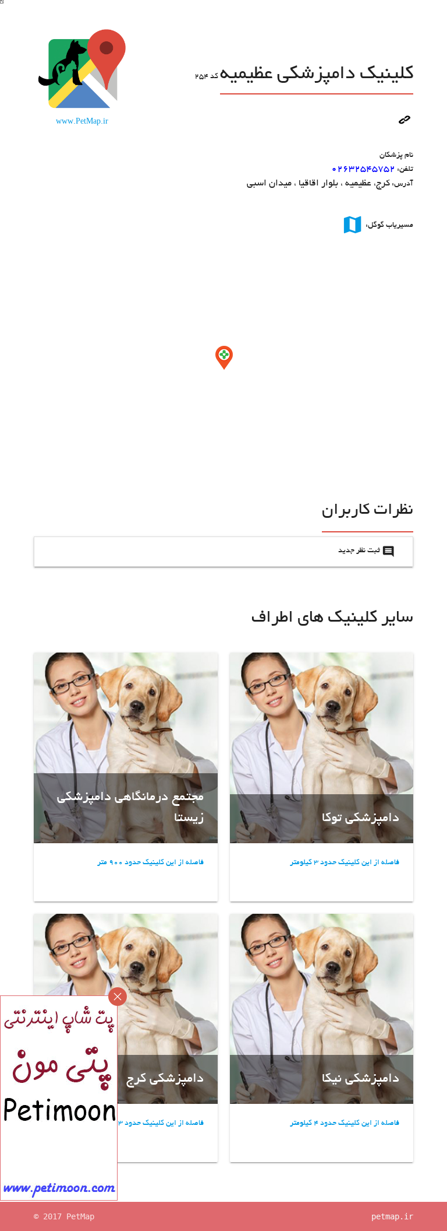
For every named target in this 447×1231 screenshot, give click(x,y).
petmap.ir (392, 1216)
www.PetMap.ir (82, 122)
